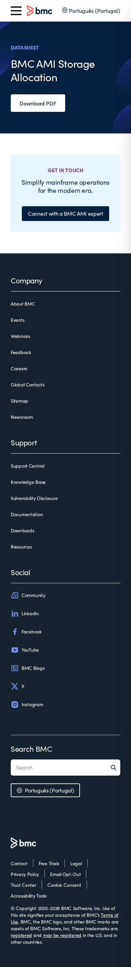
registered (21, 935)
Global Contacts (28, 384)
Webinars (20, 336)
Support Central (27, 466)
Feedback (21, 352)
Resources (21, 546)
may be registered (62, 935)
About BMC (23, 304)
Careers (19, 368)
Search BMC (31, 749)
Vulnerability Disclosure (34, 498)
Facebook (31, 631)
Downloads (22, 530)
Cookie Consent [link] (64, 885)
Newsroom (22, 417)
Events (17, 320)
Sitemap (19, 401)
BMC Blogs (32, 668)
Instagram (32, 704)
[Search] (115, 767)
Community (33, 595)
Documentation (27, 514)
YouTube (30, 650)
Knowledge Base (28, 482)
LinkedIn (30, 613)
